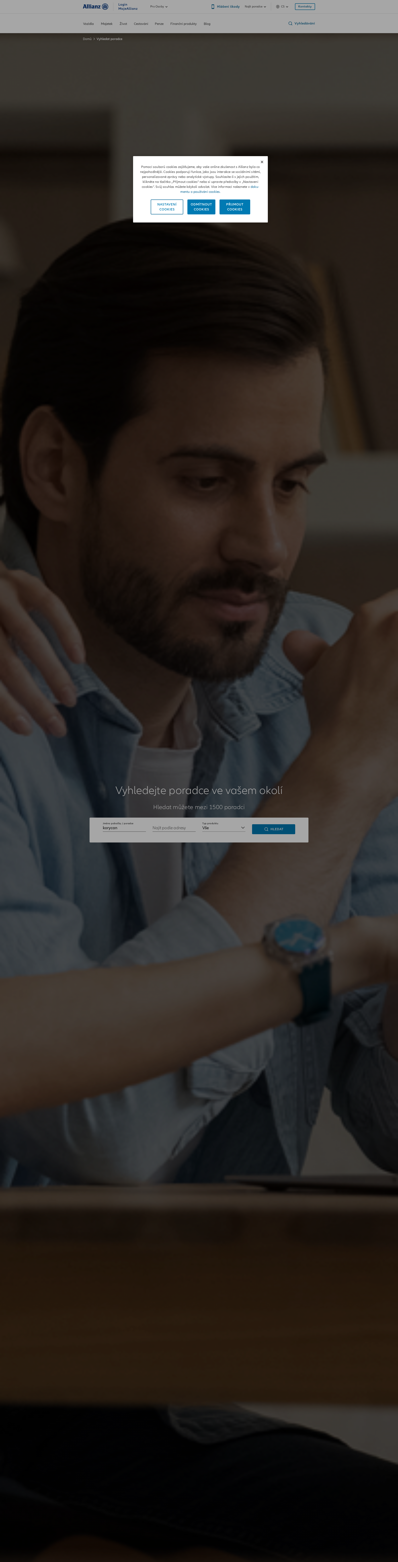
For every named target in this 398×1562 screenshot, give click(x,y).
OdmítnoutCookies (201, 207)
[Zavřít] (262, 162)
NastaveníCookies (167, 207)
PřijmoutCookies (235, 207)
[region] (200, 189)
